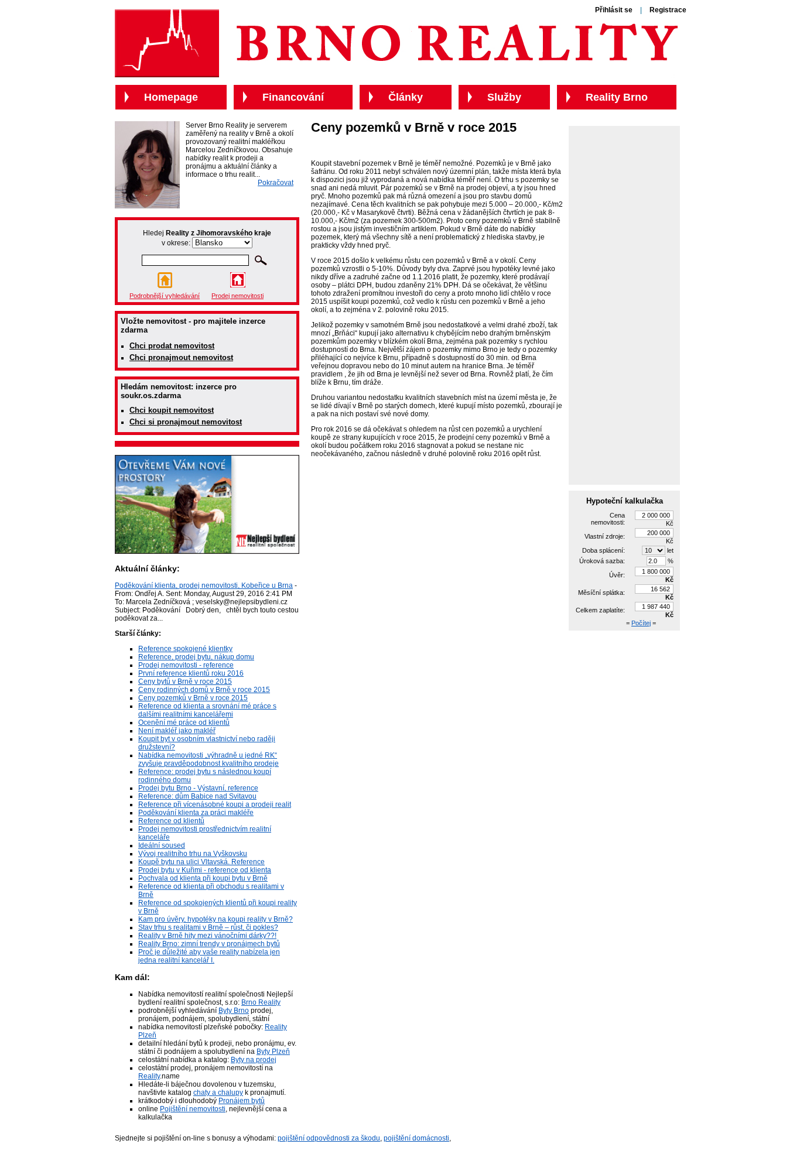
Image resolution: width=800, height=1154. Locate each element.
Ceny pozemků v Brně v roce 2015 (193, 698)
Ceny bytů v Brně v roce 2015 (185, 681)
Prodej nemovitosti (237, 295)
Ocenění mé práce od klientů (184, 722)
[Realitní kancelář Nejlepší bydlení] (207, 551)
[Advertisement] (624, 304)
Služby (504, 97)
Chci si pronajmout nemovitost (185, 421)
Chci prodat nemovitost (171, 345)
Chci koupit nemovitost (171, 410)
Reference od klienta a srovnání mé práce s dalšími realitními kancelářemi (207, 710)
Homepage (171, 97)
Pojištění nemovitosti (192, 1109)
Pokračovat (275, 183)
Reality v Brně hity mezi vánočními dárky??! (207, 936)
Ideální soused (161, 845)
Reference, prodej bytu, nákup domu (196, 657)
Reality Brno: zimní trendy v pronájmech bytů (209, 944)
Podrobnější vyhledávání (164, 295)
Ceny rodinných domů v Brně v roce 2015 (204, 690)
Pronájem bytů (241, 1101)
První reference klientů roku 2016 (191, 673)
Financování (293, 97)
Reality (149, 1076)
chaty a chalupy (218, 1092)
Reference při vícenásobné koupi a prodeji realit (214, 804)
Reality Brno (617, 97)
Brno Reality (261, 1002)
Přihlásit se (614, 10)
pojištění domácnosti (416, 1138)
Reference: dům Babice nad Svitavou (197, 796)
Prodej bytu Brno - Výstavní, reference (198, 788)
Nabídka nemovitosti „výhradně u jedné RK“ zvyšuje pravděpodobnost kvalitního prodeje (208, 759)
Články (405, 97)
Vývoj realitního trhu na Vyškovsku (192, 854)
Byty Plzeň (273, 1051)
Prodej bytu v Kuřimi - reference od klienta (204, 870)
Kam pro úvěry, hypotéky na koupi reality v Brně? (215, 919)
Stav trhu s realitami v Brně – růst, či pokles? (208, 927)
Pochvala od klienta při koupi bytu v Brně (203, 878)
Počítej (641, 622)
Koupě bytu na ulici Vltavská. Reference (201, 862)
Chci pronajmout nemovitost (181, 357)
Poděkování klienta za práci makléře (196, 813)
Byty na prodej (253, 1060)
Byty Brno (233, 1010)
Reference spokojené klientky (185, 649)
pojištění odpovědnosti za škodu (329, 1138)
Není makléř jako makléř (177, 731)
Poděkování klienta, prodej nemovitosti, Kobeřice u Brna (204, 585)
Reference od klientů (171, 821)
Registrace (667, 10)
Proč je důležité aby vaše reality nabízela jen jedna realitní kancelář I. (209, 956)
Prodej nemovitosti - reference (186, 665)
